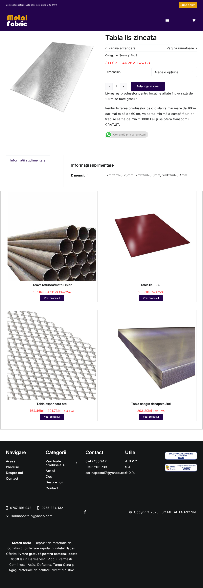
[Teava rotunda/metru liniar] (52, 195)
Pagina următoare (180, 48)
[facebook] (85, 512)
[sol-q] (181, 453)
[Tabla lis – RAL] (150, 195)
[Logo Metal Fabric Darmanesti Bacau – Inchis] (17, 15)
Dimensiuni (113, 72)
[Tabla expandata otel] (52, 314)
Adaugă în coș (148, 86)
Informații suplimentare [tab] (28, 160)
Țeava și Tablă (128, 55)
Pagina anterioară (121, 48)
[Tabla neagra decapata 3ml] (150, 314)
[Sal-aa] (181, 465)
